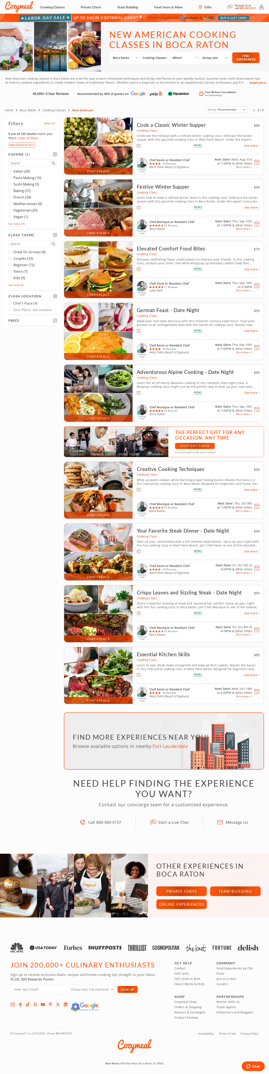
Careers (222, 984)
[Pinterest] (50, 1004)
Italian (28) (21, 171)
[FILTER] (32, 154)
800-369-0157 (247, 8)
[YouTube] (43, 1004)
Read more (258, 82)
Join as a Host (226, 979)
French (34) (22, 197)
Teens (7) (20, 271)
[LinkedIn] (65, 1004)
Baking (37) (22, 190)
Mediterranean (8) (27, 203)
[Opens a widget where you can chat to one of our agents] (253, 1066)
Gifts (207, 7)
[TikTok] (28, 1004)
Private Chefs (91, 7)
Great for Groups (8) (29, 252)
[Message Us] (231, 7)
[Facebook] (20, 1004)
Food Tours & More (168, 7)
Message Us (241, 5)
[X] (58, 1004)
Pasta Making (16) (27, 177)
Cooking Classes (52, 7)
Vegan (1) (20, 216)
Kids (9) (19, 278)
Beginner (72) (23, 265)
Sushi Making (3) (26, 184)
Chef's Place (25, 303)
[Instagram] (13, 1004)
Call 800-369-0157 (104, 822)
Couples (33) (23, 258)
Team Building (127, 7)
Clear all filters (28, 138)
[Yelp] (35, 1004)
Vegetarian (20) (25, 210)
